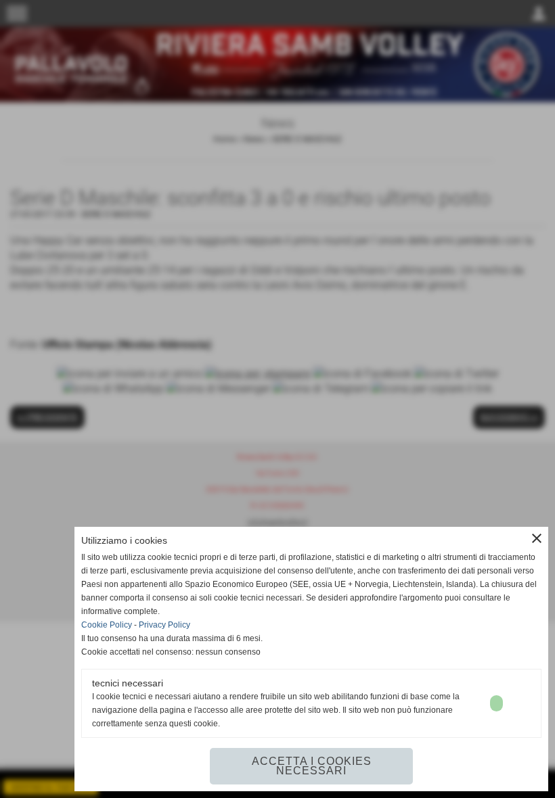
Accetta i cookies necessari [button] (312, 765)
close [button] (537, 538)
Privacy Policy (164, 625)
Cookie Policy (106, 625)
